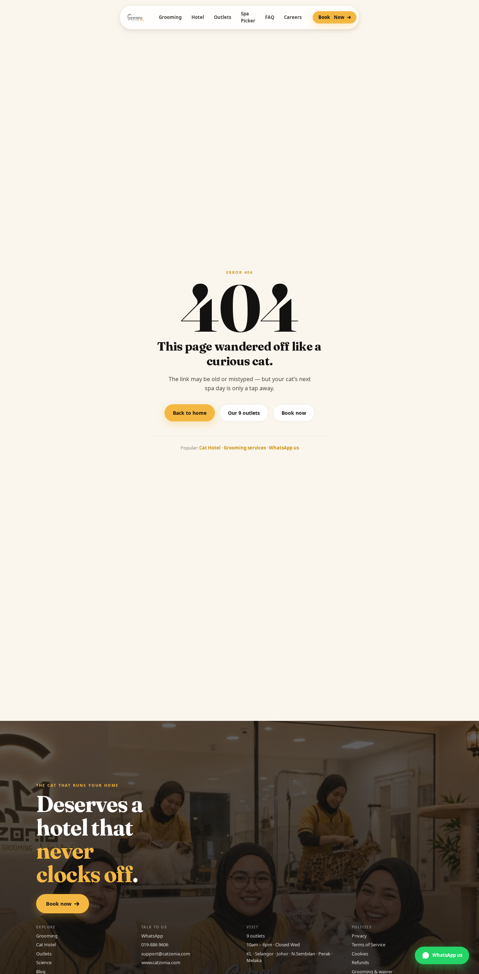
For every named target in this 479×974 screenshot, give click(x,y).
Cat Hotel (210, 448)
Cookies (360, 954)
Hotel (197, 17)
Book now (294, 413)
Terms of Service (368, 944)
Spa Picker (248, 17)
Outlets (222, 17)
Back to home (190, 413)
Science (44, 962)
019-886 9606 (154, 944)
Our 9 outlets (244, 413)
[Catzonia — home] (136, 18)
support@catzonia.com (165, 954)
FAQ (269, 17)
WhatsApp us (284, 448)
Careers (293, 17)
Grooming (170, 17)
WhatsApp (152, 936)
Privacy (359, 936)
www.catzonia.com (160, 962)
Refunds (360, 962)
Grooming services (245, 448)
